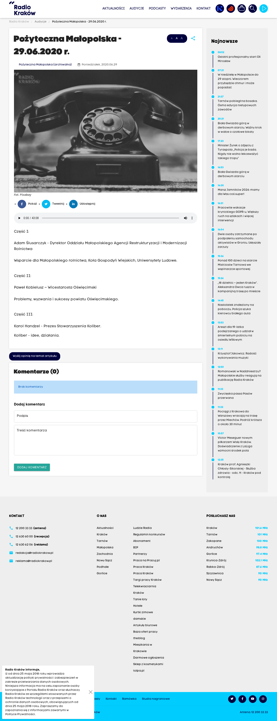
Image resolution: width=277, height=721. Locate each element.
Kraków (102, 534)
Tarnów (102, 541)
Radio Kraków (19, 21)
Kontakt (203, 8)
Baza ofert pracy (145, 631)
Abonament (141, 541)
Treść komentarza (32, 430)
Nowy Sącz (104, 560)
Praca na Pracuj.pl (146, 560)
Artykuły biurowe (145, 625)
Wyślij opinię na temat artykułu (35, 356)
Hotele (137, 606)
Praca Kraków (143, 567)
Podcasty (157, 8)
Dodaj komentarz (32, 467)
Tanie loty (140, 599)
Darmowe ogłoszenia (148, 657)
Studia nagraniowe (156, 699)
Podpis (22, 416)
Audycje (137, 8)
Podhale (103, 567)
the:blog (139, 638)
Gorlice (102, 573)
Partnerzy (140, 554)
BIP (135, 547)
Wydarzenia (181, 8)
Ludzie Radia (142, 528)
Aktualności (113, 8)
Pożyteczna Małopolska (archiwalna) (45, 64)
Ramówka (129, 699)
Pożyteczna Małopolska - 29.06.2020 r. (79, 21)
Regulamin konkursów (149, 534)
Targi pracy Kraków (147, 580)
